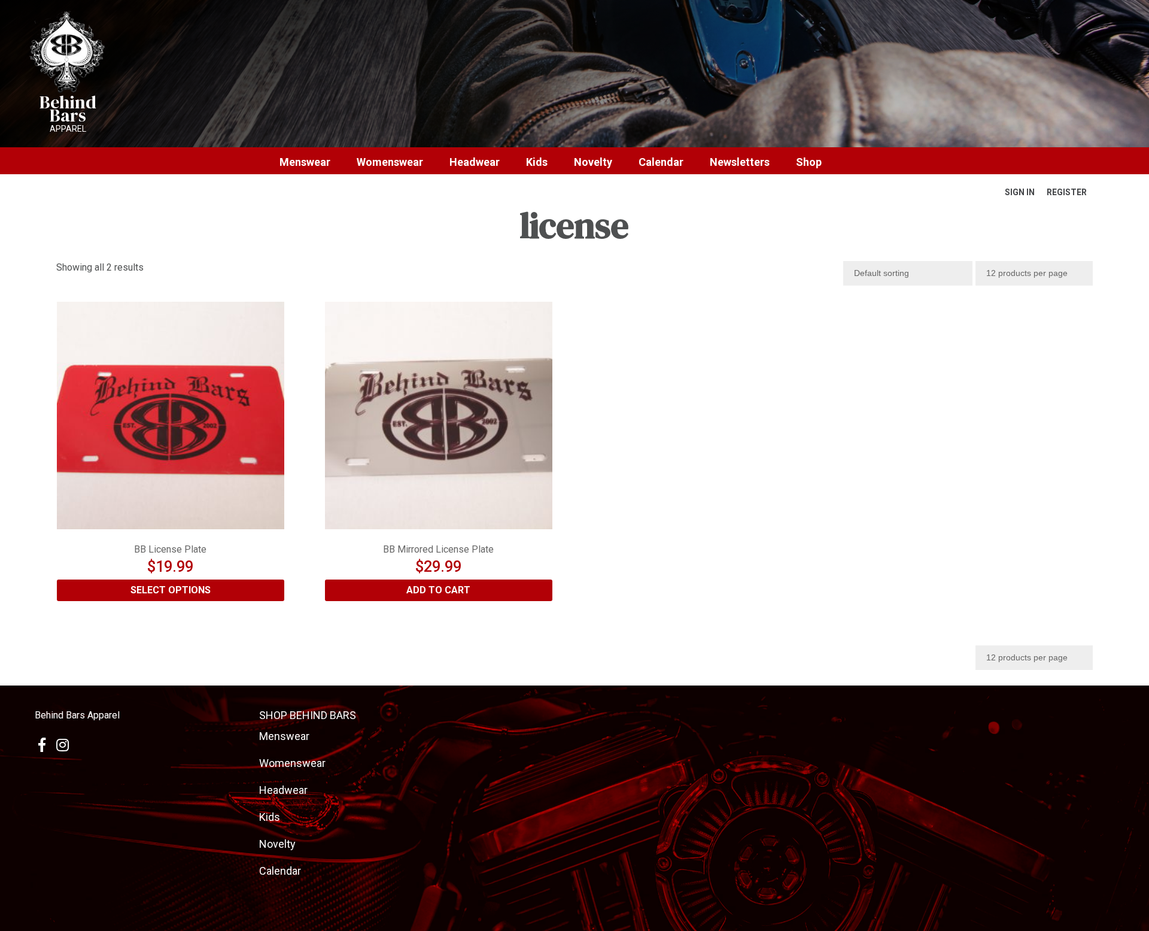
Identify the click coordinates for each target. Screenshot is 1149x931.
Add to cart (438, 590)
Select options (170, 590)
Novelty (593, 162)
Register (1067, 192)
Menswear (304, 162)
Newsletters (740, 162)
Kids (537, 162)
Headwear (474, 162)
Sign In (1020, 192)
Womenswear (390, 162)
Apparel (68, 129)
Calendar (661, 162)
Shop (809, 162)
